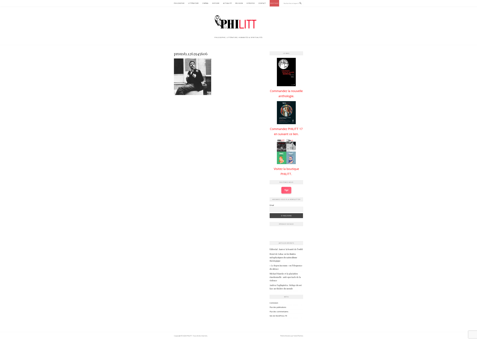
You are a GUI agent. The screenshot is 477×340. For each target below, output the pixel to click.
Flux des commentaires (279, 311)
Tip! (286, 190)
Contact (262, 3)
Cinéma (205, 3)
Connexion (274, 303)
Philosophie (179, 3)
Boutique (274, 3)
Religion (239, 3)
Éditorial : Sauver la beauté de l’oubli (286, 249)
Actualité (227, 3)
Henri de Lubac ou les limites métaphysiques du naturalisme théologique (283, 257)
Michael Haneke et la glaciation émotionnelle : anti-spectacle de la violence (285, 277)
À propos (251, 3)
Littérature (193, 3)
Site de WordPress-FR (278, 316)
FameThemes (298, 336)
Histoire (215, 3)
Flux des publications (278, 307)
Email (272, 205)
